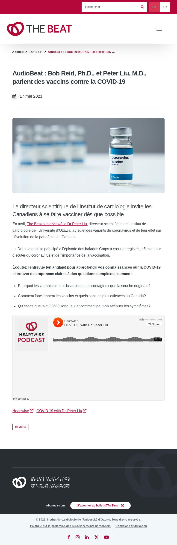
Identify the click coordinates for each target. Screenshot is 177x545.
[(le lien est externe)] (69, 537)
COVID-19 (20, 427)
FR (165, 7)
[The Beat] (41, 29)
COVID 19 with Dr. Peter (59, 411)
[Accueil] (43, 482)
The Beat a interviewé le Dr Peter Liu (57, 224)
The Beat (36, 52)
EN (155, 7)
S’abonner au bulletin (97, 505)
